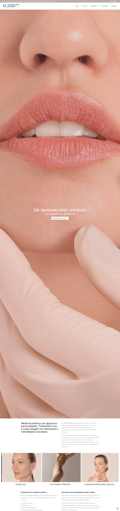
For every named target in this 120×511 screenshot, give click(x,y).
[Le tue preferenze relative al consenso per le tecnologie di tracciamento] (117, 508)
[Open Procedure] (97, 6)
